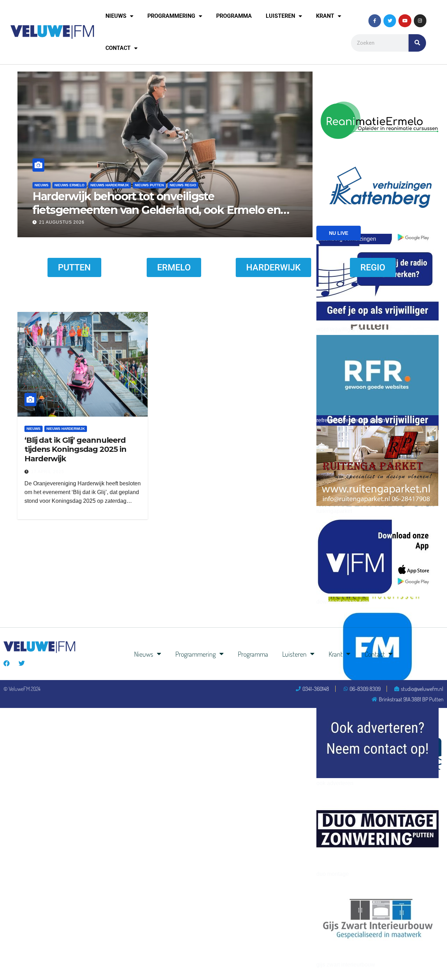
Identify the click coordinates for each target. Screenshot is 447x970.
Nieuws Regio (180, 185)
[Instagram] (420, 20)
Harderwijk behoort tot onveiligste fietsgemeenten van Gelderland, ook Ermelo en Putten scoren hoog (153, 209)
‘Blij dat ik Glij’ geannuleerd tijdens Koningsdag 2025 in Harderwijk (75, 449)
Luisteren (280, 16)
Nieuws (115, 16)
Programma (234, 16)
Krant (325, 16)
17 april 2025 (47, 471)
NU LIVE (338, 233)
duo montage (332, 874)
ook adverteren (334, 783)
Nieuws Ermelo (66, 185)
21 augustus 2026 (58, 222)
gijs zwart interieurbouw (345, 965)
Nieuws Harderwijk (106, 185)
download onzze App (342, 602)
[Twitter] (389, 20)
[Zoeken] (417, 43)
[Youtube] (404, 20)
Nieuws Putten (146, 185)
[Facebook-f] (374, 20)
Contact (118, 48)
